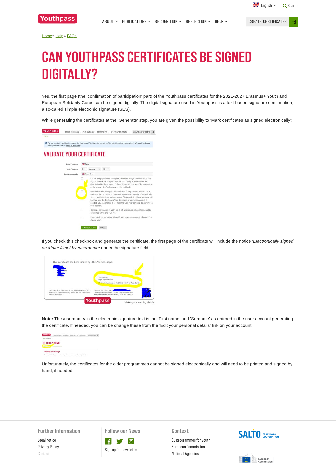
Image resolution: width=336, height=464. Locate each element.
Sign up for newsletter (121, 449)
